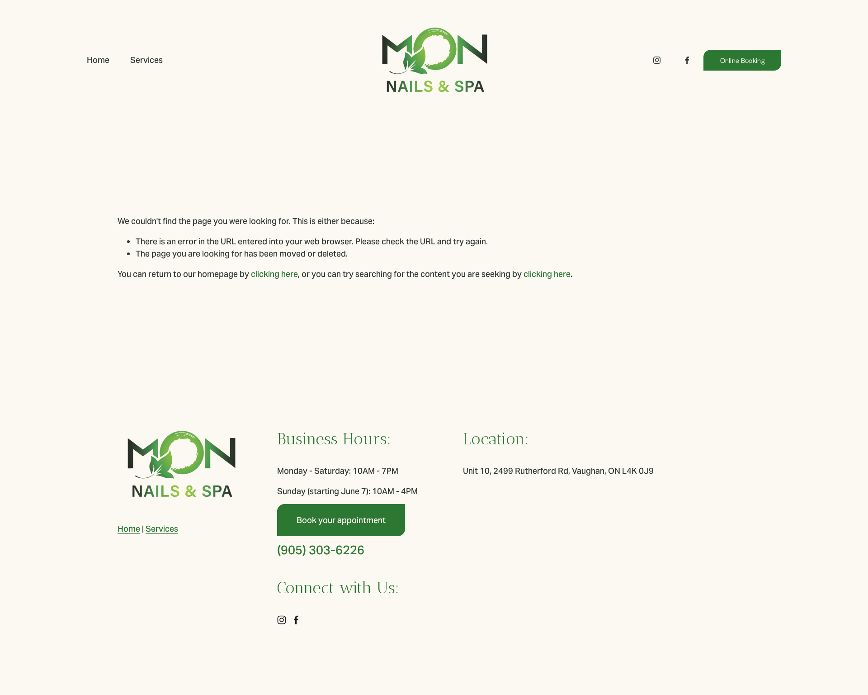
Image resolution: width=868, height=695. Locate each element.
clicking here (274, 274)
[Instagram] (656, 60)
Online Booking (742, 60)
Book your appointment (341, 520)
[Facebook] (687, 60)
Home (98, 60)
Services (146, 60)
